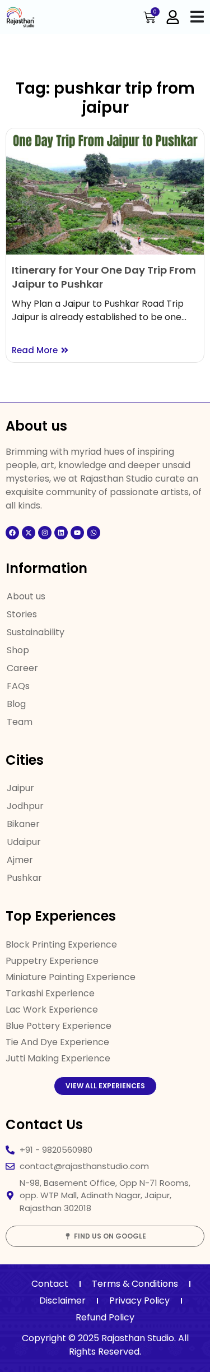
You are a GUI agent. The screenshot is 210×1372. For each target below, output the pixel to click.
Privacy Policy (139, 1300)
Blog (16, 703)
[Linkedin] (61, 532)
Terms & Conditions (135, 1283)
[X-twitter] (28, 532)
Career (22, 668)
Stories (22, 614)
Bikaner (23, 823)
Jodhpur (25, 806)
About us (26, 596)
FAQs (18, 686)
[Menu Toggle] (197, 16)
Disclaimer (62, 1300)
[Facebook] (12, 532)
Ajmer (20, 859)
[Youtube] (77, 532)
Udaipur (24, 841)
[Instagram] (45, 532)
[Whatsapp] (93, 532)
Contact (49, 1283)
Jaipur (20, 788)
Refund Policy (105, 1317)
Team (19, 721)
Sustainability (35, 632)
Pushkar (24, 877)
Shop (18, 650)
